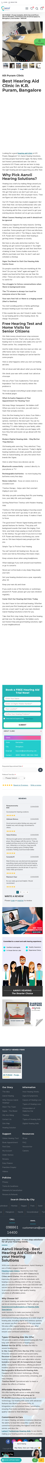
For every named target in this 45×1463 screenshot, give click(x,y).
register (20, 900)
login (13, 900)
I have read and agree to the (19, 718)
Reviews (22, 798)
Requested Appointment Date (12, 766)
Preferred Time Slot (8, 774)
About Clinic (9, 731)
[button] (4, 41)
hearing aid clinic (25, 153)
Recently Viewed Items (13, 1050)
